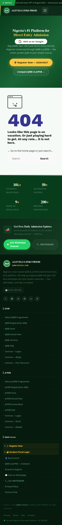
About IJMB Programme (16, 317)
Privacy (7, 515)
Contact (31, 515)
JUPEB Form (10, 393)
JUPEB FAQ (10, 410)
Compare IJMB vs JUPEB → (31, 71)
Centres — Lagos (13, 351)
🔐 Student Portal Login (18, 452)
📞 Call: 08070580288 (14, 480)
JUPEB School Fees (13, 398)
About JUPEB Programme (17, 381)
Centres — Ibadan (13, 427)
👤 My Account (12, 458)
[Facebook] (5, 298)
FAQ (23, 515)
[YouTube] (24, 298)
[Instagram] (11, 298)
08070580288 (47, 244)
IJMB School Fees (13, 334)
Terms (15, 515)
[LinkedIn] (30, 298)
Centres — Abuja (13, 357)
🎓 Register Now (14, 446)
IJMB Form (10, 328)
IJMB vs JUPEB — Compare (17, 463)
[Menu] (45, 10)
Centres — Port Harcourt (17, 363)
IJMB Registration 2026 (16, 323)
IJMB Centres (11, 340)
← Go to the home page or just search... (30, 150)
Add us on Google (33, 41)
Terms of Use (11, 492)
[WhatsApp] (37, 298)
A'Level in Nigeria (13, 469)
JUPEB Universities (14, 404)
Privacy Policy (11, 486)
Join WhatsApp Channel (18, 244)
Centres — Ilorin (13, 421)
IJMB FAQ (9, 345)
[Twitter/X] (18, 298)
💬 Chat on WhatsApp (15, 475)
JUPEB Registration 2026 (16, 387)
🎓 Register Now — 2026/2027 (31, 62)
